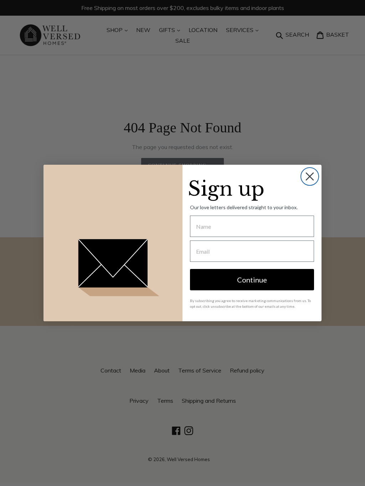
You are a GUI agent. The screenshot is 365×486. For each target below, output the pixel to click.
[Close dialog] (310, 176)
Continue (252, 279)
